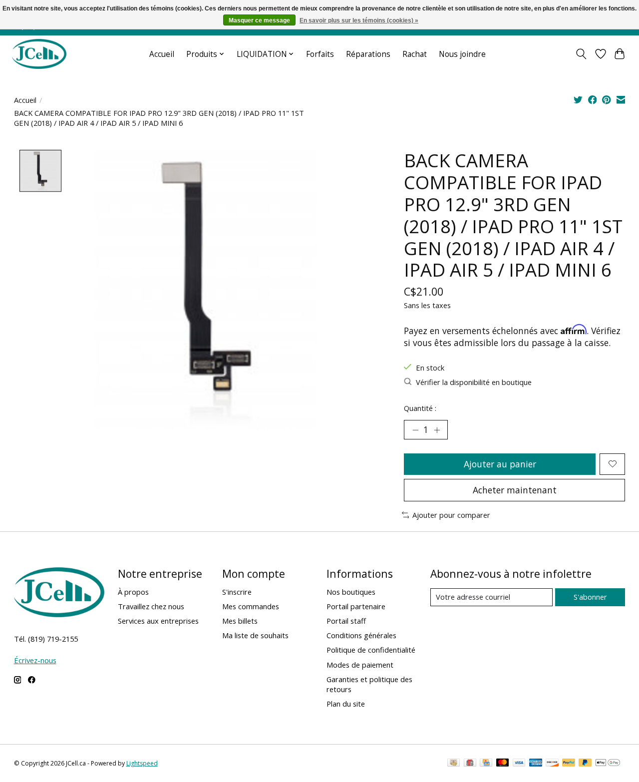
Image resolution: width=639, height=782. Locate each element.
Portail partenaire (355, 606)
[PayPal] (568, 764)
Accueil (161, 54)
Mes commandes (250, 606)
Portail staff (346, 621)
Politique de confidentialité (370, 650)
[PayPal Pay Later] (585, 764)
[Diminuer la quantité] (415, 430)
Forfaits (320, 54)
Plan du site (345, 704)
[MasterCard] (502, 764)
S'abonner (590, 597)
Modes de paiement (359, 665)
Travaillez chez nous (151, 606)
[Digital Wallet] (608, 764)
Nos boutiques (350, 592)
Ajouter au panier (500, 464)
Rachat (414, 54)
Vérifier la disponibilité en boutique (474, 382)
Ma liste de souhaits (255, 635)
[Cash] (453, 764)
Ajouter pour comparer (451, 515)
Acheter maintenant (515, 490)
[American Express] (535, 764)
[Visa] (519, 764)
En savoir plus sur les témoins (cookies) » (359, 20)
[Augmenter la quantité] (437, 430)
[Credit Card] (486, 764)
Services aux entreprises (158, 621)
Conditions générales (361, 635)
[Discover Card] (552, 764)
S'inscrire (237, 592)
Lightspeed (142, 763)
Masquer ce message (259, 20)
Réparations (368, 54)
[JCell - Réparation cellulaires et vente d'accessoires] (39, 54)
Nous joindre (462, 54)
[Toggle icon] (581, 54)
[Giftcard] (470, 764)
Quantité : (420, 408)
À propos (133, 592)
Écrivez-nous (35, 660)
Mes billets (240, 621)
